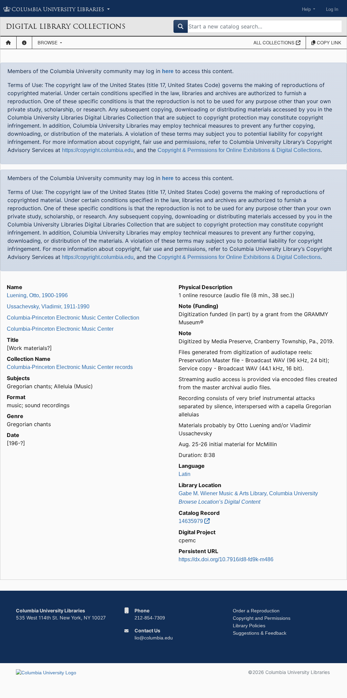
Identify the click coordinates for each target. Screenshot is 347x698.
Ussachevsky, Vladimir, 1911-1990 (48, 306)
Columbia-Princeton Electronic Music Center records (70, 367)
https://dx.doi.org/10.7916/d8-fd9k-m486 (226, 559)
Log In (332, 9)
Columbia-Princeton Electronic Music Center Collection (73, 318)
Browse (48, 42)
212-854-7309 (150, 617)
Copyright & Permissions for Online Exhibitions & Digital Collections (239, 150)
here (168, 71)
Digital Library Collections (65, 26)
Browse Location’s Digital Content (219, 502)
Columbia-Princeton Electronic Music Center (60, 329)
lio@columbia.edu (154, 637)
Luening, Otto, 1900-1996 (37, 295)
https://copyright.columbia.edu (98, 150)
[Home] (8, 43)
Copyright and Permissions (261, 618)
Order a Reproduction (256, 610)
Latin (184, 474)
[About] (24, 43)
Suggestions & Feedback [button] (259, 633)
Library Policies (249, 625)
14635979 (191, 521)
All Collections (274, 42)
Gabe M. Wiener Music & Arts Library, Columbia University (248, 493)
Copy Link (328, 42)
